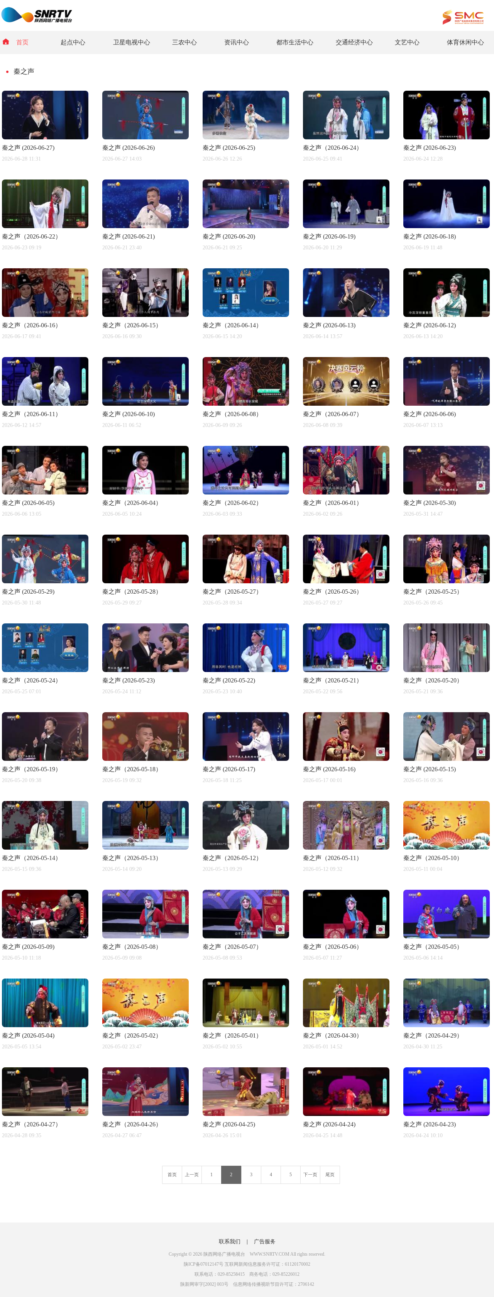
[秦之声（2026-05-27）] (246, 581)
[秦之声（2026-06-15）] (145, 315)
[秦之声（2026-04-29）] (446, 1025)
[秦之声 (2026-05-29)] (45, 581)
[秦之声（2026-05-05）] (446, 936)
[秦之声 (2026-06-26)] (145, 137)
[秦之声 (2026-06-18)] (446, 226)
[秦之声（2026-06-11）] (45, 403)
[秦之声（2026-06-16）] (45, 315)
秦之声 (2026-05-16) (329, 769)
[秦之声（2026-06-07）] (346, 403)
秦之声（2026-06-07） (332, 414)
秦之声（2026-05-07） (232, 946)
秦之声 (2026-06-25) (229, 147)
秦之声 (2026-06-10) (128, 414)
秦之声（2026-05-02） (132, 1035)
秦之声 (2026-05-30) (429, 502)
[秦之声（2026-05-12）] (246, 847)
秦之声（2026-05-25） (433, 591)
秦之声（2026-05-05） (433, 946)
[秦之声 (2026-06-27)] (45, 137)
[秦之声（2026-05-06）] (346, 936)
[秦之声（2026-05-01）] (246, 1025)
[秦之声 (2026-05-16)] (346, 758)
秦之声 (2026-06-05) (28, 502)
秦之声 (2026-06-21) (128, 236)
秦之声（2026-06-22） (31, 236)
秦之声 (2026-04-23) (429, 1124)
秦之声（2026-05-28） (132, 591)
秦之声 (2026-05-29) (28, 591)
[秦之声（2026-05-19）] (45, 758)
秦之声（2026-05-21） (332, 680)
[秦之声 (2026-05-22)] (246, 670)
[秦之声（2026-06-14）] (246, 315)
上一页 (192, 1174)
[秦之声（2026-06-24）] (346, 137)
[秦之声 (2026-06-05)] (45, 492)
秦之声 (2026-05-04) (28, 1035)
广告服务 (265, 1242)
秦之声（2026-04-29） (433, 1035)
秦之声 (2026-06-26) (128, 147)
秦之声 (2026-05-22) (229, 680)
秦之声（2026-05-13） (132, 858)
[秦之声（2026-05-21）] (346, 670)
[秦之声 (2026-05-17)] (246, 758)
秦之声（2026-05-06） (332, 946)
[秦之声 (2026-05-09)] (45, 936)
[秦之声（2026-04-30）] (346, 1025)
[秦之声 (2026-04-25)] (246, 1114)
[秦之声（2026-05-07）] (246, 936)
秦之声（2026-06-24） (332, 147)
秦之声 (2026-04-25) (229, 1124)
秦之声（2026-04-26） (132, 1124)
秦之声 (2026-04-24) (329, 1124)
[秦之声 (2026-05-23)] (145, 670)
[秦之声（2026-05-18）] (145, 758)
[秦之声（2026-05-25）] (446, 581)
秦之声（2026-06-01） (332, 502)
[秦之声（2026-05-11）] (346, 847)
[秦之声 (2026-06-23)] (446, 137)
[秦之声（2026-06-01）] (346, 492)
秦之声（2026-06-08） (232, 414)
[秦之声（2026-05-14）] (45, 847)
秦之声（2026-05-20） (433, 680)
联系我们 (229, 1242)
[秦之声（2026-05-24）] (45, 670)
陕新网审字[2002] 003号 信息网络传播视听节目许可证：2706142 (247, 1284)
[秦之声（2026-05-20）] (446, 670)
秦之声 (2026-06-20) (229, 236)
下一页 (310, 1174)
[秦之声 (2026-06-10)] (145, 403)
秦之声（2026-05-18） (132, 769)
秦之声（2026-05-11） (332, 858)
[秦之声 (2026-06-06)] (446, 403)
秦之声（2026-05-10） (433, 858)
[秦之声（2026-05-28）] (145, 581)
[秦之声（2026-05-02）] (145, 1025)
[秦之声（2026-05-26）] (346, 581)
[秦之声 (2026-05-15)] (446, 758)
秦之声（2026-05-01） (232, 1035)
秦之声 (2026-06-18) (429, 236)
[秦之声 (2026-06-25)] (246, 137)
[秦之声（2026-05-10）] (446, 847)
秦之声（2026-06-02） (232, 502)
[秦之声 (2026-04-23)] (446, 1114)
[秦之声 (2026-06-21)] (145, 226)
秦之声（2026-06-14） (232, 325)
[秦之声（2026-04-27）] (45, 1114)
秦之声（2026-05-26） (332, 591)
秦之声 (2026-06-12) (429, 325)
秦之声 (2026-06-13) (329, 325)
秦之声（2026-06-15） (132, 325)
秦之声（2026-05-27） (232, 591)
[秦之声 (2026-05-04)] (45, 1025)
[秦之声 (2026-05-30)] (446, 492)
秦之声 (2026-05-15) (429, 769)
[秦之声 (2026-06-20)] (246, 226)
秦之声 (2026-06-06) (429, 414)
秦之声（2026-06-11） (31, 414)
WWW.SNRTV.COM (269, 1254)
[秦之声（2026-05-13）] (145, 847)
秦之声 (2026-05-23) (128, 680)
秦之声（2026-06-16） (31, 325)
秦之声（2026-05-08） (132, 946)
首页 (22, 42)
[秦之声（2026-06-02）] (246, 492)
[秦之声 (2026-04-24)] (346, 1114)
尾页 (330, 1174)
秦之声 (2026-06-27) (28, 147)
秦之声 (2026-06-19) (329, 236)
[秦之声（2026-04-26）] (145, 1114)
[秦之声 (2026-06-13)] (346, 315)
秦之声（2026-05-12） (232, 858)
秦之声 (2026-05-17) (229, 769)
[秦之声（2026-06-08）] (246, 403)
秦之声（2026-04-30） (332, 1035)
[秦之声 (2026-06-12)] (446, 315)
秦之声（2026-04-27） (31, 1124)
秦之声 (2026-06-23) (429, 147)
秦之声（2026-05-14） (31, 858)
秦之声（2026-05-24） (31, 680)
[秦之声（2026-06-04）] (145, 492)
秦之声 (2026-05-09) (28, 946)
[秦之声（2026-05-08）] (145, 936)
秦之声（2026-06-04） (132, 502)
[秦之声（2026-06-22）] (45, 226)
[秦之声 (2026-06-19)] (346, 226)
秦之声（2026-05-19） (31, 769)
